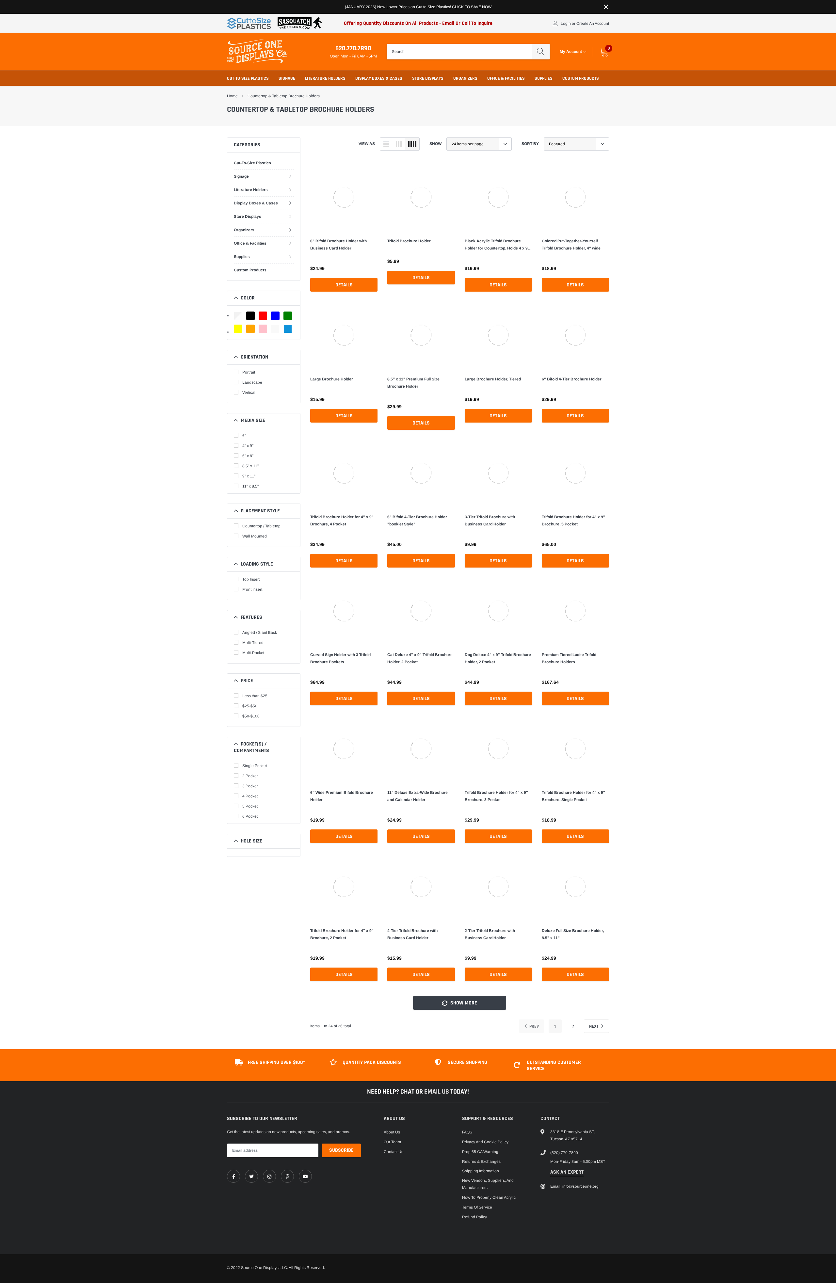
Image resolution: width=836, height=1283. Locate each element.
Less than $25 (254, 696)
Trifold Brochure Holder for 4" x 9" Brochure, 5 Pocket (573, 520)
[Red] (263, 316)
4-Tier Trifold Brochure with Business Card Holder (412, 934)
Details (344, 284)
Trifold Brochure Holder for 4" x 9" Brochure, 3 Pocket (496, 796)
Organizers (465, 78)
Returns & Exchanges (481, 1161)
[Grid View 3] (399, 144)
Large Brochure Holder (331, 379)
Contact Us (393, 1151)
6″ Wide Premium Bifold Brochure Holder (341, 796)
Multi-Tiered (253, 642)
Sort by (530, 143)
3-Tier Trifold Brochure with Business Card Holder (490, 520)
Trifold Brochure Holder (409, 241)
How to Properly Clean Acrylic (489, 1197)
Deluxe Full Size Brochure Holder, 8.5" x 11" (573, 934)
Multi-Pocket (253, 652)
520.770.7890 (353, 48)
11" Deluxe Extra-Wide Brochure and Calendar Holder (417, 796)
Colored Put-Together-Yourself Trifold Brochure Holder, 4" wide (571, 244)
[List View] (386, 144)
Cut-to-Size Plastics (248, 78)
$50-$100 (251, 716)
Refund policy (474, 1217)
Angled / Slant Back (259, 632)
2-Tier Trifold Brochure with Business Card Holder (490, 934)
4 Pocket (250, 796)
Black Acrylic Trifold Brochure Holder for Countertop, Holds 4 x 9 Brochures (496, 245)
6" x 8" (247, 456)
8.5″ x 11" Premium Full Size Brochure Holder (413, 383)
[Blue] (275, 316)
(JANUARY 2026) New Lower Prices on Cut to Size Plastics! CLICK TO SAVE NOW (418, 7)
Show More (463, 1003)
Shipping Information (480, 1171)
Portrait (248, 372)
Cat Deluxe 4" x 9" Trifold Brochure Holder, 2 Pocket (420, 658)
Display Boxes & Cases (378, 78)
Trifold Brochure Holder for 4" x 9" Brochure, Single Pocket (573, 796)
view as (367, 143)
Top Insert (251, 579)
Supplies (544, 78)
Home (232, 96)
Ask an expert (567, 1172)
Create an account (592, 23)
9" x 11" (248, 476)
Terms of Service (477, 1207)
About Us (392, 1132)
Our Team (392, 1142)
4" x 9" (247, 445)
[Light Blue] (287, 329)
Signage (287, 78)
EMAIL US (437, 1091)
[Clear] (238, 316)
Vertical (248, 392)
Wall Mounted (254, 536)
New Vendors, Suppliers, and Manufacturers (488, 1184)
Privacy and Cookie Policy (485, 1142)
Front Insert (252, 589)
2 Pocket (250, 776)
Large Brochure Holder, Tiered (493, 379)
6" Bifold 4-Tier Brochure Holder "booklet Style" (417, 520)
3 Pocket (250, 786)
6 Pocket (250, 816)
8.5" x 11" (250, 466)
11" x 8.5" (250, 486)
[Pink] (263, 329)
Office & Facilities (506, 78)
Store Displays (427, 78)
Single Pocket (254, 765)
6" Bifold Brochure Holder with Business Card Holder (338, 244)
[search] (541, 51)
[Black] (250, 316)
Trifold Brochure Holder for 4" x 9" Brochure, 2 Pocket (342, 934)
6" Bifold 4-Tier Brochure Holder (572, 379)
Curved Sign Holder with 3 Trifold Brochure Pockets (340, 658)
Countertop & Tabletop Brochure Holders (284, 96)
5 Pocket (250, 806)
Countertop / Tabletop (261, 526)
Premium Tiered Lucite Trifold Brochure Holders (569, 658)
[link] (344, 197)
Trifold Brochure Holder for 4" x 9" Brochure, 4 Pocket (342, 520)
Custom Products (580, 78)
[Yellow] (238, 329)
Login (566, 23)
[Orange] (250, 329)
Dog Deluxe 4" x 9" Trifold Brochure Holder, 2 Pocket (498, 658)
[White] (275, 329)
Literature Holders (325, 78)
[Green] (287, 316)
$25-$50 (249, 706)
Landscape (252, 382)
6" (244, 435)
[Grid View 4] (412, 144)
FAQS (467, 1132)
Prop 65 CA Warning (480, 1151)
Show (435, 143)
